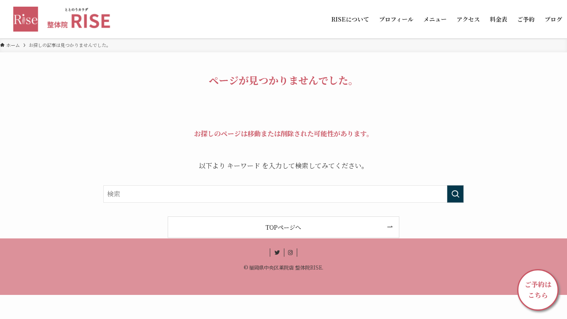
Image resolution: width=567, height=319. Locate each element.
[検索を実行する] (455, 194)
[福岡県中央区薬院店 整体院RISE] (65, 19)
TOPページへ (283, 227)
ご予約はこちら (538, 290)
